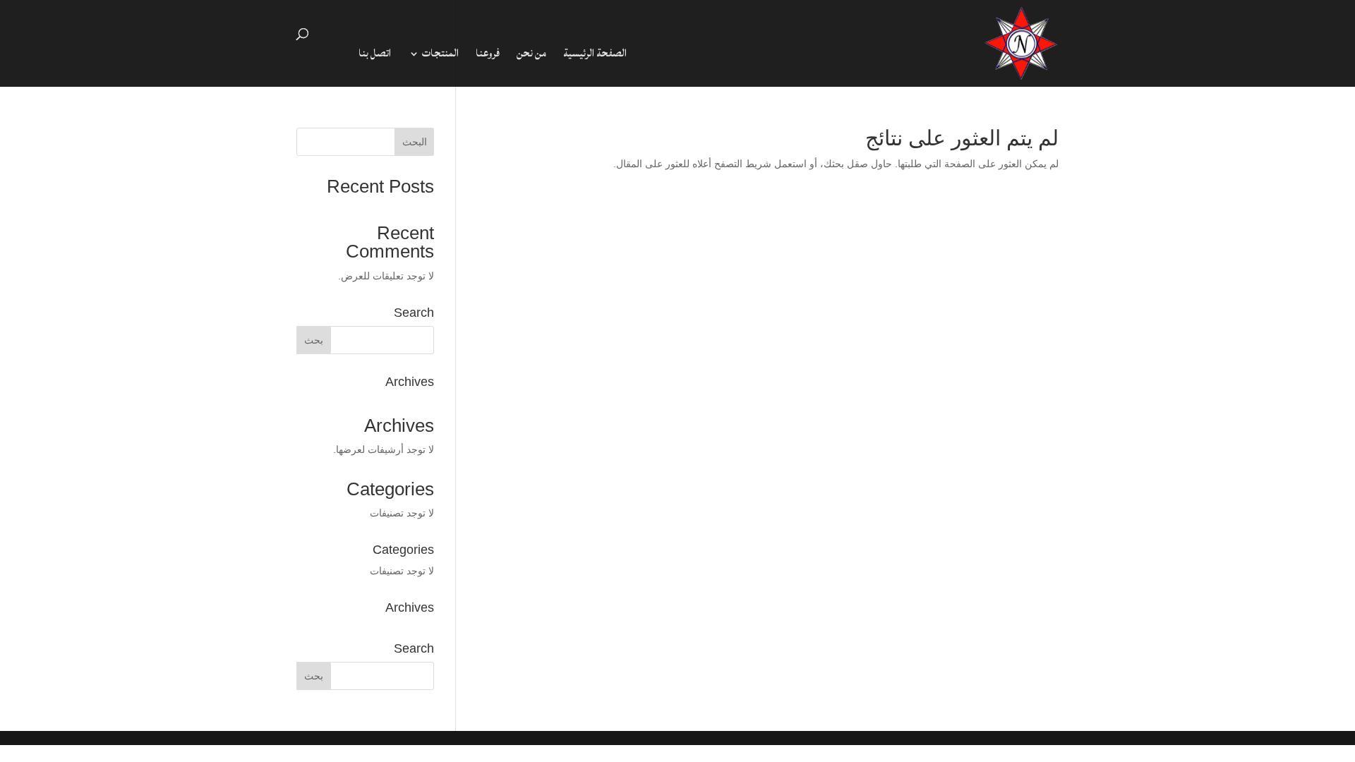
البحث (414, 141)
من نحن (531, 56)
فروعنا (488, 56)
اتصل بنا (375, 56)
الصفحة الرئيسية (595, 56)
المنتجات (440, 56)
